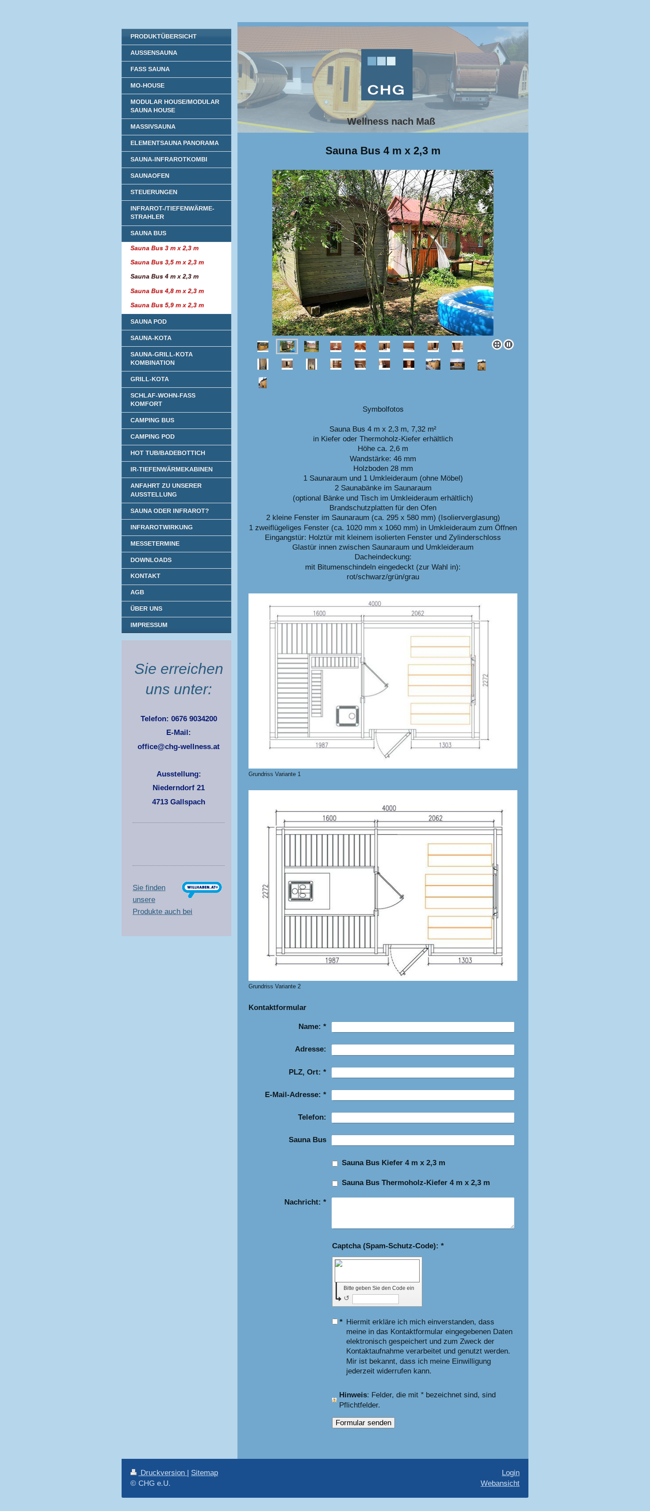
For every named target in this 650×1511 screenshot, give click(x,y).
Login (511, 1473)
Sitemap (204, 1473)
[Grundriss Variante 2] (383, 885)
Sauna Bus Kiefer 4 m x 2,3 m (393, 1163)
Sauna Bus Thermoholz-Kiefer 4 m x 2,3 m (416, 1182)
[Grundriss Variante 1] (383, 681)
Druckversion (162, 1473)
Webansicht (500, 1483)
